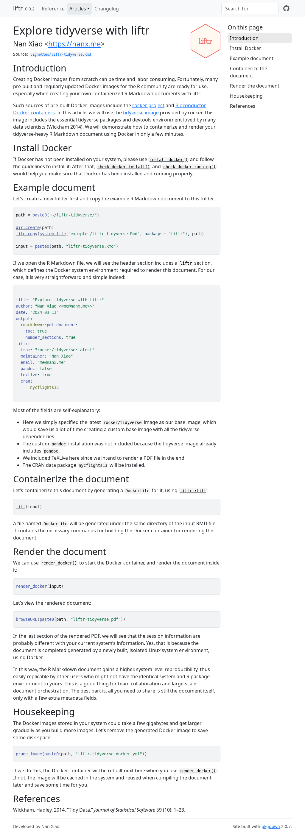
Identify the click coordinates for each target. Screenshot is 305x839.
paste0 (39, 215)
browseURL (26, 619)
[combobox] (249, 8)
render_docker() (59, 563)
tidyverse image (141, 112)
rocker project (148, 105)
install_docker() (169, 159)
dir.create (28, 227)
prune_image (29, 753)
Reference (53, 8)
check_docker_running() (189, 166)
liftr (18, 8)
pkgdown (271, 826)
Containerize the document (248, 72)
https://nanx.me (74, 44)
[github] (286, 9)
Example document (251, 58)
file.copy (26, 233)
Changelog (106, 8)
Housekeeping (246, 96)
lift (20, 506)
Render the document (254, 85)
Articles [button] (77, 8)
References (242, 106)
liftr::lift (193, 490)
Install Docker (245, 48)
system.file (53, 233)
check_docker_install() (123, 166)
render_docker (31, 586)
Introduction (244, 38)
